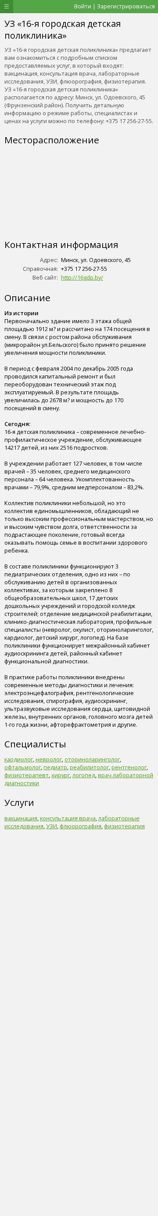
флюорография (80, 826)
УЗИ (51, 826)
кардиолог (18, 759)
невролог (49, 759)
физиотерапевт (26, 775)
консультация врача (68, 818)
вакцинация (20, 818)
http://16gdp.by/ (82, 277)
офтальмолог (22, 767)
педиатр (55, 767)
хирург (60, 775)
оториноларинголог (92, 759)
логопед (83, 775)
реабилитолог (89, 767)
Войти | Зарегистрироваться (114, 6)
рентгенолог (129, 767)
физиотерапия (124, 826)
